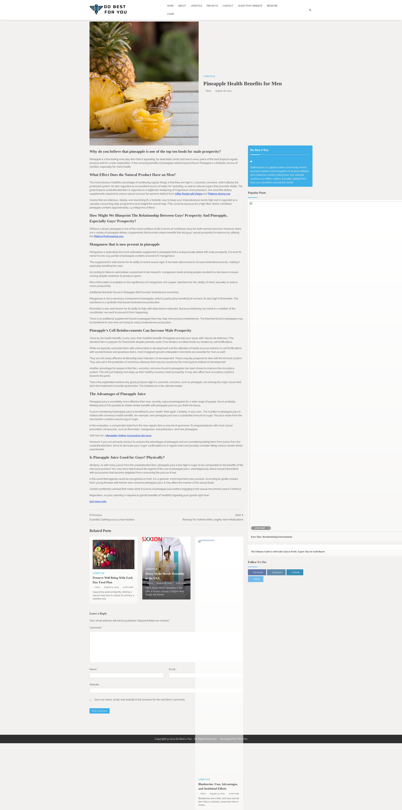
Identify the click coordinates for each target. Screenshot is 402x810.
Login (170, 14)
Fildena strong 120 (219, 193)
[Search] (310, 10)
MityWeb (242, 738)
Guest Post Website (250, 6)
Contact (228, 6)
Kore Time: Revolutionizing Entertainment (271, 537)
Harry (208, 91)
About (182, 6)
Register (272, 6)
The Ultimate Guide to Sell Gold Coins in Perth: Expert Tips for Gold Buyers (288, 551)
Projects (212, 6)
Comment (96, 627)
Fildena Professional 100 (108, 236)
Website (94, 684)
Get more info (98, 501)
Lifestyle (196, 6)
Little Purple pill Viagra (188, 193)
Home (170, 6)
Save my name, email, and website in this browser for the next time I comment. (139, 699)
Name (94, 669)
